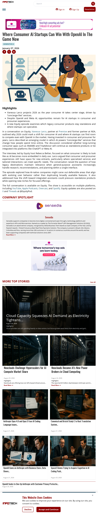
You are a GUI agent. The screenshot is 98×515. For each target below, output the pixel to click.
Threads (13, 191)
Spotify (56, 188)
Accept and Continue (48, 509)
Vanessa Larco (39, 131)
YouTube (16, 188)
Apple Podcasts (30, 188)
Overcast (43, 188)
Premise (63, 131)
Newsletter (90, 9)
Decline (27, 509)
